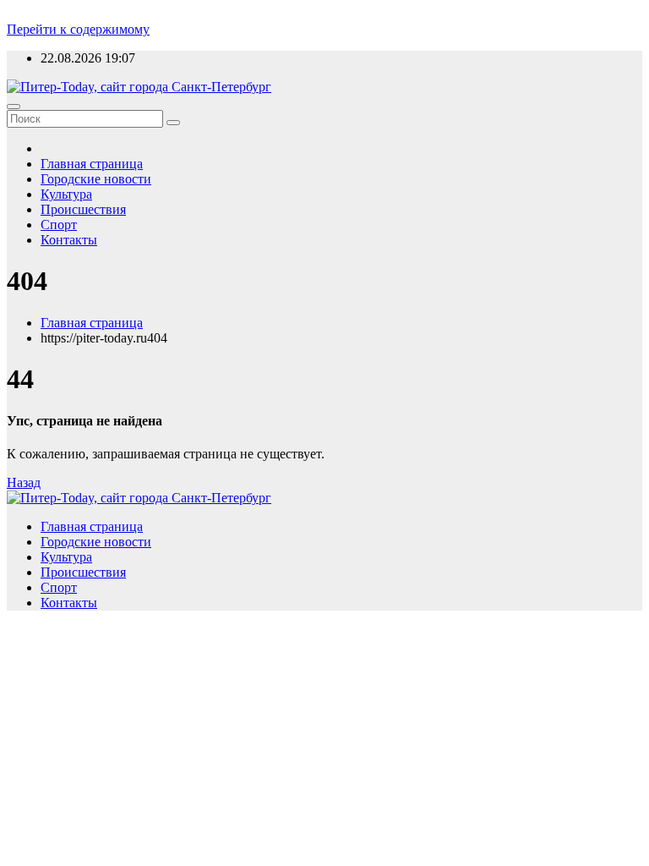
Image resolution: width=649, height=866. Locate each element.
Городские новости (96, 179)
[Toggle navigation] (13, 106)
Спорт (59, 224)
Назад (24, 482)
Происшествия (83, 209)
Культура (66, 194)
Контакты (69, 240)
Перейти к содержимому (78, 29)
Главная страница (92, 163)
